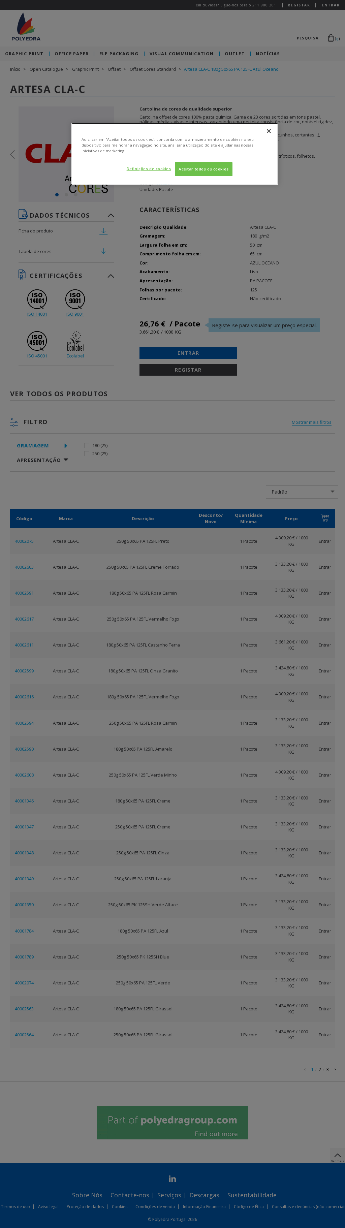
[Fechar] (268, 131)
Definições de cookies (149, 168)
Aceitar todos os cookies (204, 168)
